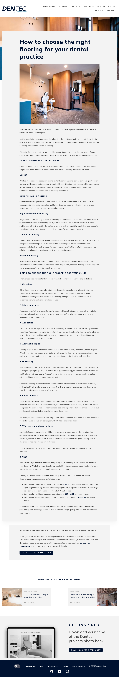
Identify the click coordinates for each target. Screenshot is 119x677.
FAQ (41, 666)
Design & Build (48, 6)
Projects (76, 6)
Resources (89, 6)
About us (99, 11)
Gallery (112, 6)
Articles (101, 6)
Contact (111, 11)
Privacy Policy (78, 666)
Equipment (63, 6)
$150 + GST (80, 497)
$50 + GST (67, 484)
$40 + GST (69, 494)
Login (65, 666)
